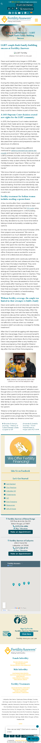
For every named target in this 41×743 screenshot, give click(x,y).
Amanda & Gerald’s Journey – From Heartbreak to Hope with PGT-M (30, 426)
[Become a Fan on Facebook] (10, 13)
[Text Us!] (33, 739)
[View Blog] (28, 13)
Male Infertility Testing (20, 679)
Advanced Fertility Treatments (20, 687)
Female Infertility (20, 663)
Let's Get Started (25, 5)
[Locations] (12, 8)
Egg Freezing (11, 502)
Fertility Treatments (20, 690)
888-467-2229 (16, 2)
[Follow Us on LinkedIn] (25, 13)
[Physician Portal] (9, 8)
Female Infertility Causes (20, 662)
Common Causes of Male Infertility (20, 674)
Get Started (10, 484)
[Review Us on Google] (16, 13)
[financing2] (20, 451)
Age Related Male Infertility (20, 673)
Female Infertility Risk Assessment (20, 665)
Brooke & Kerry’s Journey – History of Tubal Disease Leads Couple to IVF (10, 426)
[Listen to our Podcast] (22, 13)
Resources (10, 505)
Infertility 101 (11, 491)
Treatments (11, 495)
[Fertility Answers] (17, 22)
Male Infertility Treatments (20, 678)
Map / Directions (21, 529)
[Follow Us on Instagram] (13, 13)
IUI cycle (30, 208)
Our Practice (11, 487)
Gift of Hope (11, 509)
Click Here (26, 634)
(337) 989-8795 (21, 548)
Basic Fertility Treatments (20, 689)
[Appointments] (16, 8)
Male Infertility (20, 676)
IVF (7, 498)
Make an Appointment (21, 532)
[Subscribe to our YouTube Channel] (19, 13)
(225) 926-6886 (21, 526)
